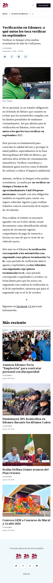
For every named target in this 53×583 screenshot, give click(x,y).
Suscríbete (43, 5)
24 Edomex (7, 48)
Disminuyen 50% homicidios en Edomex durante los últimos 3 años (26, 420)
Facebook (22, 306)
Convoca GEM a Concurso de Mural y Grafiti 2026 (26, 522)
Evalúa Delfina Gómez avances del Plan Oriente (25, 471)
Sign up (26, 574)
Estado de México (19, 14)
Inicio (5, 14)
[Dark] (33, 5)
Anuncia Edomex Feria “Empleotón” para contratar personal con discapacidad (22, 368)
